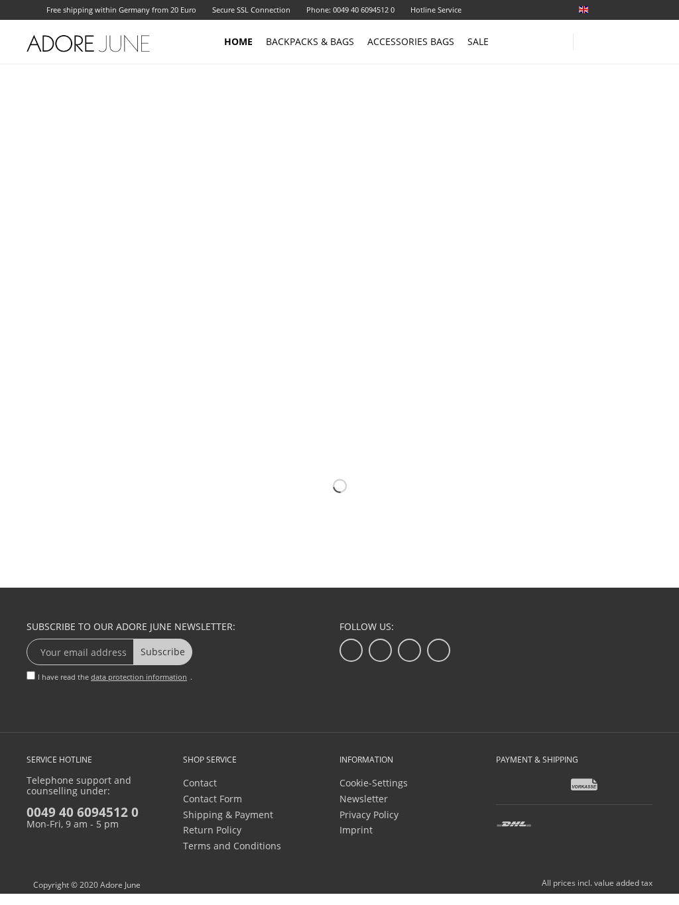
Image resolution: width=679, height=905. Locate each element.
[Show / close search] (589, 38)
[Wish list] (647, 11)
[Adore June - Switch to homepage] (89, 43)
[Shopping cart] (646, 41)
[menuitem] (612, 9)
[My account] (619, 39)
